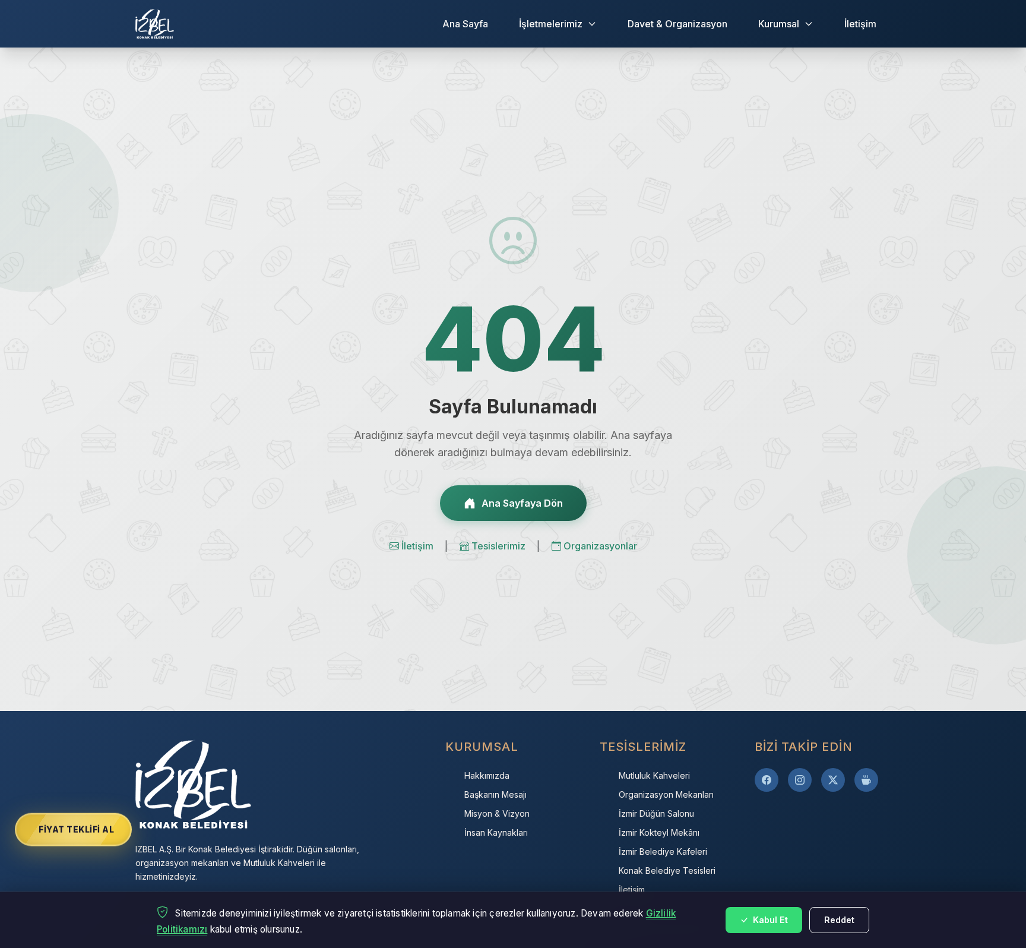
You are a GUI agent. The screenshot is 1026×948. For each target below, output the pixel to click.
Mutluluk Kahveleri (654, 775)
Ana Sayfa (465, 24)
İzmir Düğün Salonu (656, 813)
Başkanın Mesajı (495, 794)
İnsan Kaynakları (496, 832)
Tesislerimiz (499, 546)
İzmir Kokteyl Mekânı (659, 832)
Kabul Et (769, 920)
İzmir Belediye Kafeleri (663, 851)
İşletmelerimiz (550, 24)
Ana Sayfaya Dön (522, 503)
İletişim (860, 24)
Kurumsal (778, 24)
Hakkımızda (486, 775)
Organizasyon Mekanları (666, 794)
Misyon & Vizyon (497, 813)
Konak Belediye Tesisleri (667, 870)
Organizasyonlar (600, 546)
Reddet (839, 920)
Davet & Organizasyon (677, 24)
